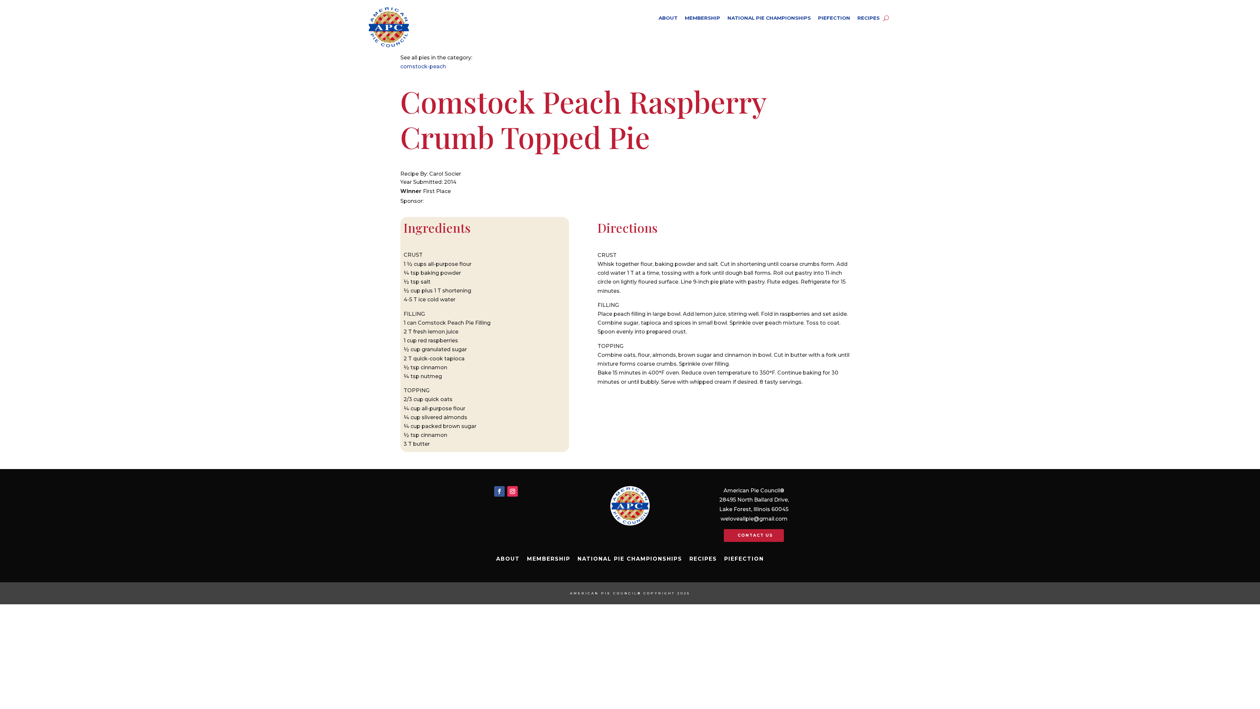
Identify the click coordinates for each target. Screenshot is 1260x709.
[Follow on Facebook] (499, 491)
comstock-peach (423, 66)
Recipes (868, 18)
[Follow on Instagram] (512, 491)
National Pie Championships (769, 18)
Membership (702, 18)
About (668, 18)
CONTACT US (755, 535)
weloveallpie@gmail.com (754, 519)
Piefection (834, 18)
